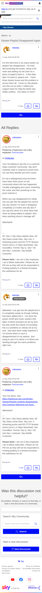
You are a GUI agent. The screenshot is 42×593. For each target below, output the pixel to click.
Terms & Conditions (33, 566)
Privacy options (7, 566)
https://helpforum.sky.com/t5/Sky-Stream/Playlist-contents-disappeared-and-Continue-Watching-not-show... (20, 402)
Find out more (17, 153)
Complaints (6, 571)
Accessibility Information (31, 568)
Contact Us (36, 571)
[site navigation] (2, 3)
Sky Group (6, 573)
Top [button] (22, 561)
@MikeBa (9, 158)
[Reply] (36, 106)
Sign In (39, 3)
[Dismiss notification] (39, 10)
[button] (38, 47)
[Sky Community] (14, 3)
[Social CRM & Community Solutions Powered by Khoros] (34, 587)
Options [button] (4, 36)
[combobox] (19, 18)
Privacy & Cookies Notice (11, 568)
